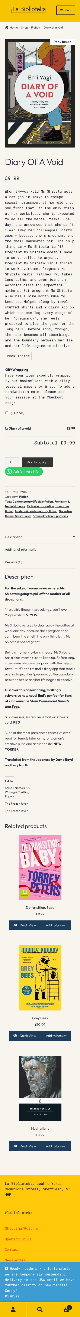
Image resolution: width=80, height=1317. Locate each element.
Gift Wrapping (16, 369)
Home (14, 27)
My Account (13, 1310)
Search (40, 1310)
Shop (24, 27)
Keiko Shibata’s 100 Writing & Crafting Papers (17, 792)
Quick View (27, 925)
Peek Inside (18, 356)
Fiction (35, 27)
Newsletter (15, 1260)
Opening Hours (18, 1239)
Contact (12, 1249)
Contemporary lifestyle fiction (33, 501)
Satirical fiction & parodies (50, 516)
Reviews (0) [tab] (13, 562)
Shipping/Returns (22, 1228)
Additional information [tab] (21, 549)
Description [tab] (13, 537)
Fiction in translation (40, 506)
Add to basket (37, 462)
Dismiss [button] (12, 1296)
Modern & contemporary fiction (36, 511)
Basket (61, 1306)
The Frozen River (16, 803)
